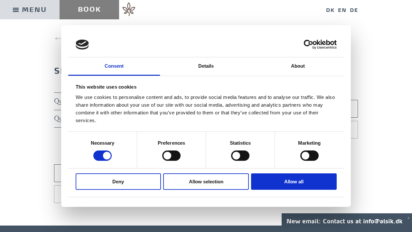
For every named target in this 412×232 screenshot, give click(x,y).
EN (342, 10)
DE (354, 10)
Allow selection (206, 181)
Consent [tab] (114, 66)
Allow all (294, 181)
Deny (118, 181)
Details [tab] (206, 66)
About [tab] (298, 66)
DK (330, 10)
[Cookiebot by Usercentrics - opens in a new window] (308, 44)
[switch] (171, 155)
